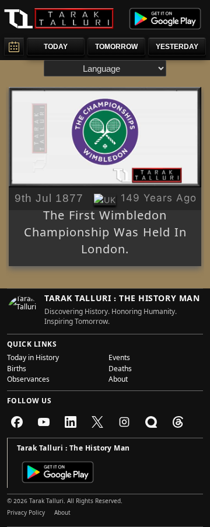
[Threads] (178, 422)
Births (16, 370)
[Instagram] (124, 422)
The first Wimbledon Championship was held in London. (105, 234)
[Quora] (151, 422)
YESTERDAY (177, 47)
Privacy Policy (26, 513)
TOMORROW (116, 47)
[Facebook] (17, 422)
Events (119, 359)
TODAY (56, 47)
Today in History (33, 359)
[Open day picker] (14, 46)
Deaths (120, 370)
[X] (97, 422)
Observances (28, 380)
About (118, 380)
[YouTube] (44, 422)
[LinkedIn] (70, 422)
